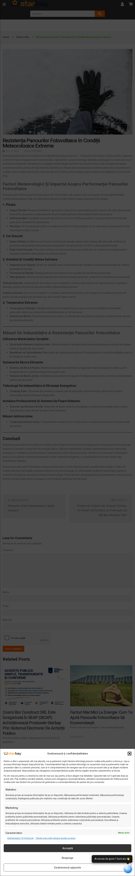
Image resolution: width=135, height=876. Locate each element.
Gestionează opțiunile (67, 868)
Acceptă (67, 848)
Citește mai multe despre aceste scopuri (55, 838)
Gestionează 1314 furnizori (20, 838)
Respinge (67, 858)
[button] (129, 753)
